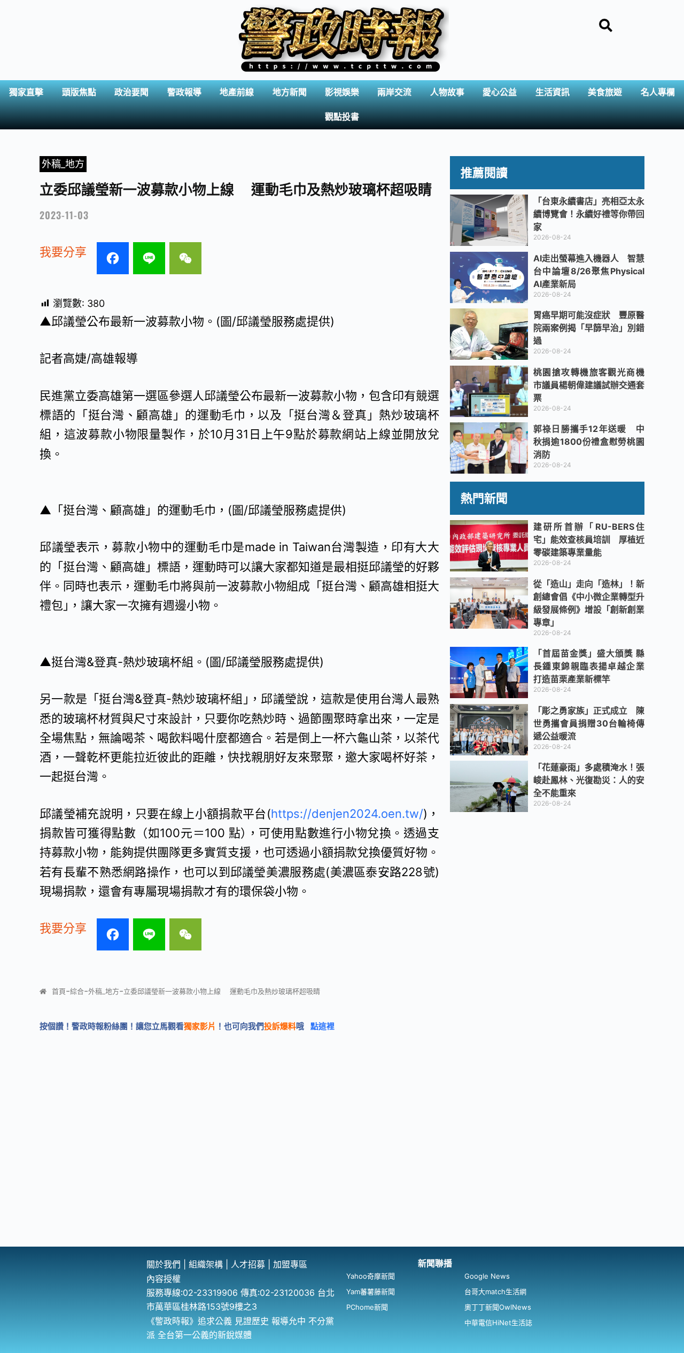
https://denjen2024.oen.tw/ (347, 814)
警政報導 (184, 92)
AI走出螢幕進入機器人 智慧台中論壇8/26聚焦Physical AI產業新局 (588, 271)
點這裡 (322, 1026)
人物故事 (447, 92)
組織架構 (206, 1264)
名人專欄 (658, 92)
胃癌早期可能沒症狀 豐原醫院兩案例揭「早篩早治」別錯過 (588, 328)
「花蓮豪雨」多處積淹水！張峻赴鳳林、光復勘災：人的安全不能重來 (588, 780)
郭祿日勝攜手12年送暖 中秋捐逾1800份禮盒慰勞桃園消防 (588, 441)
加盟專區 (290, 1264)
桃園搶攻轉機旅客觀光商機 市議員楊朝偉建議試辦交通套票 (593, 385)
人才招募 (249, 1264)
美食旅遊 (605, 92)
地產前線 (237, 92)
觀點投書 (342, 117)
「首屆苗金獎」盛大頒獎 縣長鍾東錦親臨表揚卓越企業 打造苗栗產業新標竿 (588, 666)
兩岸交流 (394, 92)
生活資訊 (552, 92)
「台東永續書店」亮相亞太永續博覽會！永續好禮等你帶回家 (588, 214)
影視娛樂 (342, 92)
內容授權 (163, 1278)
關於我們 (164, 1264)
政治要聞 (131, 92)
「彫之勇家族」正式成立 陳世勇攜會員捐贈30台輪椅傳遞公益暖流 (588, 723)
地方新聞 (290, 92)
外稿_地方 (63, 163)
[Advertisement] (342, 1166)
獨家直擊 (26, 92)
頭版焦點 (79, 92)
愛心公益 (500, 92)
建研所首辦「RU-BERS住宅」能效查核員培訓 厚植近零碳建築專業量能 (588, 539)
